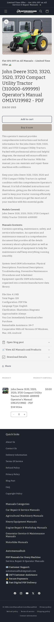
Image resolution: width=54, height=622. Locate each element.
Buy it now (27, 127)
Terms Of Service (14, 461)
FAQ (8, 487)
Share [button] (8, 366)
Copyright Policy (14, 493)
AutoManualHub (30, 607)
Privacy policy (45, 607)
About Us (10, 442)
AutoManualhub (16, 607)
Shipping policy (43, 611)
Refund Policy (13, 468)
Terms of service (27, 611)
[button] (6, 11)
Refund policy (12, 611)
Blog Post (10, 481)
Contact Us (11, 448)
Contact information (28, 616)
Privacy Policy (13, 474)
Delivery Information (16, 455)
